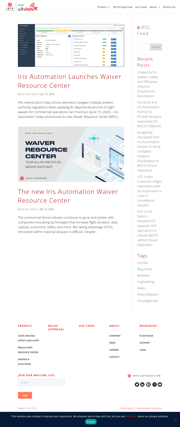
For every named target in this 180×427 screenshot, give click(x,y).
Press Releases (147, 294)
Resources (169, 7)
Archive (142, 263)
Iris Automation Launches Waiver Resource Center (70, 81)
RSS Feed (143, 30)
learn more (131, 416)
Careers (114, 349)
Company (115, 335)
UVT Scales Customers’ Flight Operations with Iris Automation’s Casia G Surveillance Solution (149, 191)
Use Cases (141, 7)
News (141, 288)
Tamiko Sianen (29, 209)
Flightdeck (146, 335)
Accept (91, 421)
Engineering (145, 282)
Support (145, 342)
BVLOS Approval (122, 7)
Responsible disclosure (149, 408)
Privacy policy (127, 408)
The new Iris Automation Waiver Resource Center (68, 196)
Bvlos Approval (56, 327)
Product (102, 7)
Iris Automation (29, 94)
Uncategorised (147, 301)
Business (143, 275)
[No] (175, 419)
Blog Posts (144, 269)
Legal (143, 349)
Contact (114, 356)
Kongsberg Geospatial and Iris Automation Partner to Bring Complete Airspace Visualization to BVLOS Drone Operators (148, 151)
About (153, 7)
